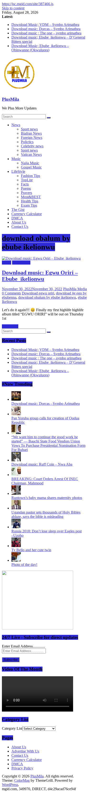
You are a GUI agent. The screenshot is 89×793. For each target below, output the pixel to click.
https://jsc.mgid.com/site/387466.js (27, 4)
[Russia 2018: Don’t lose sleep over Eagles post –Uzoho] (16, 527)
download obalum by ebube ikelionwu (47, 297)
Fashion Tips (30, 176)
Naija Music (30, 163)
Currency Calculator (26, 214)
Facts (25, 184)
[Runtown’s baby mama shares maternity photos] (16, 493)
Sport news (29, 129)
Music (16, 159)
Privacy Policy (22, 768)
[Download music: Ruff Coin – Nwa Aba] (16, 460)
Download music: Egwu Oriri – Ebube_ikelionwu (40, 276)
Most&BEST (31, 197)
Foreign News (31, 138)
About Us (18, 222)
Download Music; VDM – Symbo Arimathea (45, 25)
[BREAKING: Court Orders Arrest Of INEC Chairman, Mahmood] (16, 475)
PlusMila (10, 99)
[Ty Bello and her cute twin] (16, 546)
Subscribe (11, 659)
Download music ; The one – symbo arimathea (46, 33)
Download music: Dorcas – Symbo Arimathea (45, 29)
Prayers (26, 193)
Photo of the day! (24, 565)
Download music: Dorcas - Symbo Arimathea (45, 404)
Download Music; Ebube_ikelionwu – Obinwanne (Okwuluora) (40, 48)
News (15, 125)
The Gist (17, 210)
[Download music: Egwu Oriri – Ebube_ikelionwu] (41, 258)
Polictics (27, 142)
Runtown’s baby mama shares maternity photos (46, 498)
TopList (27, 180)
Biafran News (31, 133)
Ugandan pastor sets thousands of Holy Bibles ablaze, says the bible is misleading (45, 514)
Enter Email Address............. (23, 646)
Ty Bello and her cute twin (31, 550)
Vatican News (31, 155)
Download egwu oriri (38, 293)
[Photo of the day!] (16, 560)
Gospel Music (31, 167)
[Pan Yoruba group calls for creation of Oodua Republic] (16, 414)
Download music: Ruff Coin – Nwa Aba (41, 464)
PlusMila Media (75, 289)
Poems (26, 188)
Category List (12, 728)
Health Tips (29, 201)
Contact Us (19, 227)
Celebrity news (32, 146)
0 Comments (11, 293)
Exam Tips (29, 205)
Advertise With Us (25, 751)
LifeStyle (18, 171)
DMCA (17, 218)
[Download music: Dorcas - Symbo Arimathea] (16, 399)
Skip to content (13, 8)
